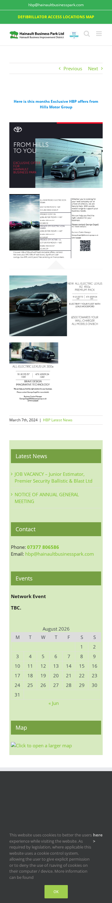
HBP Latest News (57, 420)
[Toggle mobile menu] (99, 33)
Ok (56, 891)
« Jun (54, 703)
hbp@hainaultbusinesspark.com (56, 4)
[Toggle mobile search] (87, 33)
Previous (72, 68)
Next (93, 68)
